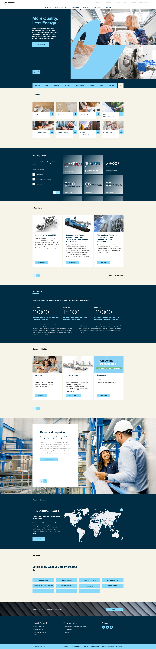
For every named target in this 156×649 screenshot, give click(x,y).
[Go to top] (121, 85)
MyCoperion (108, 2)
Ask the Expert (73, 395)
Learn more (41, 262)
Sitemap (66, 646)
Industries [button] (75, 7)
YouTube (103, 627)
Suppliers (125, 2)
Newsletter (103, 395)
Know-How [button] (86, 7)
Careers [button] (108, 7)
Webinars (39, 184)
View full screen (121, 509)
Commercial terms (76, 646)
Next (38, 72)
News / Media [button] (97, 7)
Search (151, 2)
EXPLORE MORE (49, 459)
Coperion (9, 3)
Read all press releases (116, 275)
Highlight (41, 395)
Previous (34, 72)
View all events (37, 193)
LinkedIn (107, 627)
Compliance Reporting (107, 646)
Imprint (86, 646)
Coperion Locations (144, 2)
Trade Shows (40, 174)
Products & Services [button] (61, 7)
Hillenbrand (119, 646)
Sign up (114, 609)
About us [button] (48, 7)
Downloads (118, 2)
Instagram (111, 627)
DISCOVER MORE (41, 44)
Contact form (132, 2)
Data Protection (94, 646)
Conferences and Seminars (44, 179)
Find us (39, 538)
